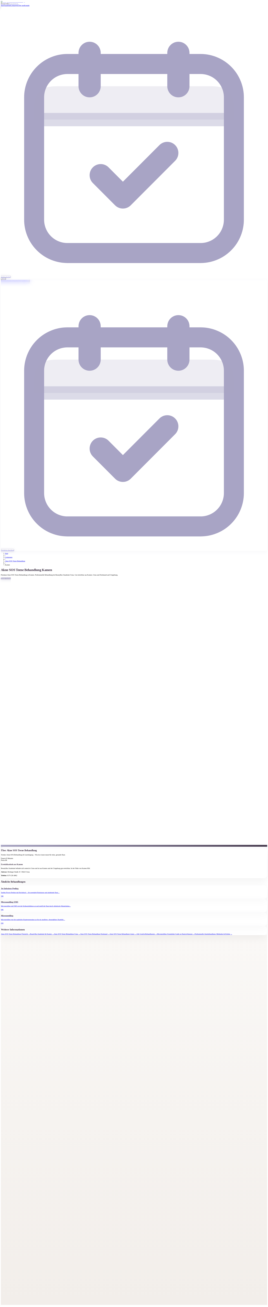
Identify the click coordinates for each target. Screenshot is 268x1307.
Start (6, 553)
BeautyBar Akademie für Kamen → (42, 934)
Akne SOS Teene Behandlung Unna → (67, 934)
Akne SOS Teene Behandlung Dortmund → (95, 934)
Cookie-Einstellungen (12, 1298)
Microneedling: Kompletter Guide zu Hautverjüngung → (176, 934)
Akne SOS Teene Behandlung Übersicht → (15, 934)
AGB (7, 1296)
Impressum (8, 1290)
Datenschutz (9, 1293)
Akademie (8, 970)
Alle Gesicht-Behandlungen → (146, 934)
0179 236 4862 (10, 1269)
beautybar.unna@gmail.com (14, 1263)
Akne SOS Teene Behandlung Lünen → (123, 934)
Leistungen (8, 557)
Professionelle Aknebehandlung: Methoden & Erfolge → (213, 934)
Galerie (7, 973)
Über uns (8, 976)
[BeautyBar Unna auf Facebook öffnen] (2, 958)
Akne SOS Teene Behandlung (15, 561)
